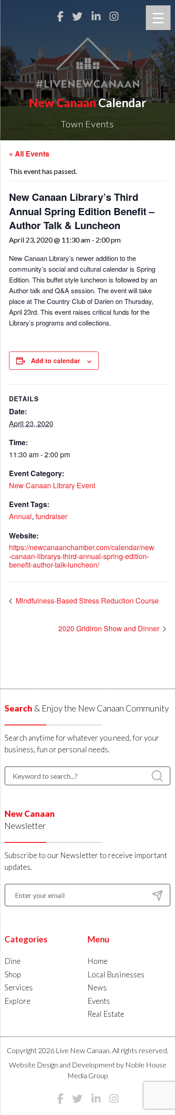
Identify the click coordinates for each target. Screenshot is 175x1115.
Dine (12, 961)
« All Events (29, 153)
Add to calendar (55, 360)
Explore (17, 1001)
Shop (12, 974)
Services (18, 987)
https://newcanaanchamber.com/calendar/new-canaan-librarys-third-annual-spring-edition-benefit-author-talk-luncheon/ (81, 555)
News (97, 987)
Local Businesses (116, 974)
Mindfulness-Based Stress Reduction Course (86, 600)
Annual (20, 516)
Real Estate (106, 1014)
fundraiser (51, 516)
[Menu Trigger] (158, 17)
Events (99, 1001)
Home (98, 961)
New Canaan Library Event (52, 485)
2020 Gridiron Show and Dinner (109, 628)
